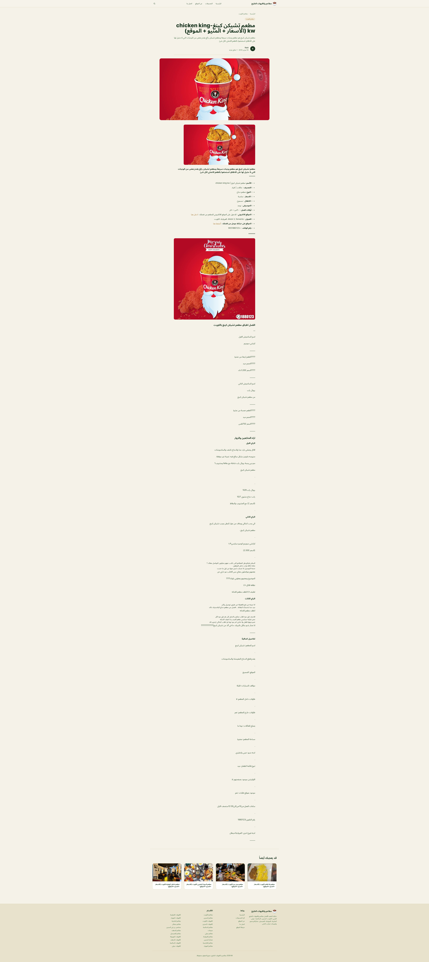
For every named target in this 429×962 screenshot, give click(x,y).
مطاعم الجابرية (176, 921)
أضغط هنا (217, 223)
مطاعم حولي (209, 933)
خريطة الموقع (240, 927)
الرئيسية (218, 3)
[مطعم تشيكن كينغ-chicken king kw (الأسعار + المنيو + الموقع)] (214, 145)
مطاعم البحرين (208, 918)
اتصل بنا (189, 3)
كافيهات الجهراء (176, 918)
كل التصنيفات (240, 918)
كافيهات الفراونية (175, 915)
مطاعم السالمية (208, 927)
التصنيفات (209, 3)
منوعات (210, 930)
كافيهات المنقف (175, 940)
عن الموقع (198, 3)
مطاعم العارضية (208, 943)
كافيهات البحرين (208, 924)
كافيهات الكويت (208, 921)
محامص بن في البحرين (173, 927)
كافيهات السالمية (175, 943)
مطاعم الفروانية (208, 937)
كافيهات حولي (176, 946)
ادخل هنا (194, 214)
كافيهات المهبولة (175, 937)
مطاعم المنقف (176, 930)
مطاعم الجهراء (208, 946)
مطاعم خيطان (176, 924)
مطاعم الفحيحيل (175, 933)
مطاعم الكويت (243, 14)
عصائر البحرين (208, 940)
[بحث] (154, 4)
